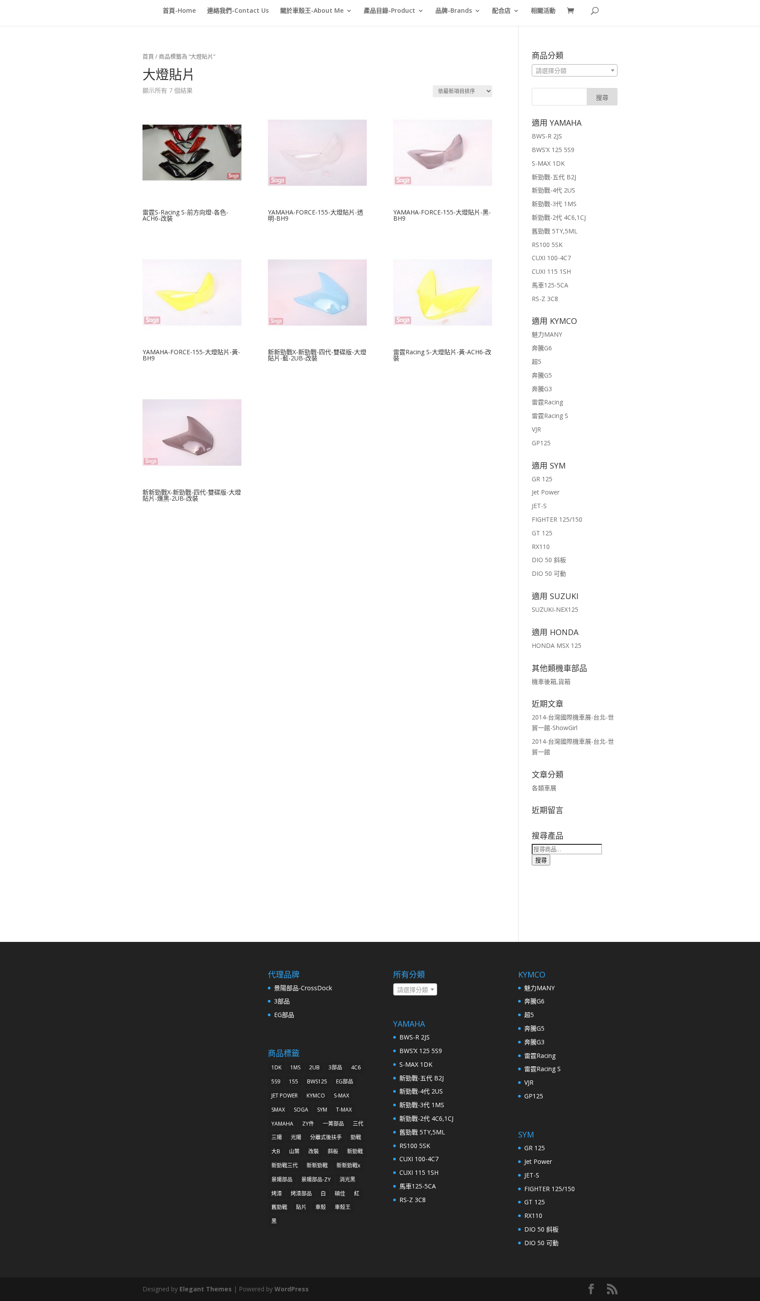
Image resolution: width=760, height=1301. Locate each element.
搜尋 (541, 860)
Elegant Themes (205, 1289)
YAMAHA (282, 1123)
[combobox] (575, 70)
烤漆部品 (301, 1193)
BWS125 (317, 1081)
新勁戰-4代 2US (553, 190)
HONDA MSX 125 (556, 645)
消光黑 (347, 1179)
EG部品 (284, 1014)
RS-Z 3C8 (545, 298)
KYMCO (316, 1095)
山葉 (294, 1151)
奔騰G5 (542, 375)
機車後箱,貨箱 (551, 681)
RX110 (541, 546)
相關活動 (543, 11)
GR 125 (542, 479)
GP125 (541, 443)
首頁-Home (179, 11)
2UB (314, 1067)
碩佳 (340, 1193)
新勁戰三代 (284, 1165)
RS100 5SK (547, 244)
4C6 (356, 1067)
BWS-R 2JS (547, 136)
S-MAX (341, 1095)
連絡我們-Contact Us (238, 11)
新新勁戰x (348, 1165)
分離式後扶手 (326, 1137)
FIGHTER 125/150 (557, 519)
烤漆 (276, 1193)
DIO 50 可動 (549, 573)
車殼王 (343, 1207)
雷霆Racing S (550, 415)
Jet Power (545, 492)
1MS (295, 1067)
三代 (358, 1123)
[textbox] (574, 71)
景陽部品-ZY (316, 1179)
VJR (536, 429)
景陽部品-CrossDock (303, 988)
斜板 (333, 1151)
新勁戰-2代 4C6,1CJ (559, 217)
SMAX (278, 1109)
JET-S (539, 506)
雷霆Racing (547, 402)
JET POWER (284, 1095)
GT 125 (542, 533)
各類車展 (544, 788)
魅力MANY (547, 334)
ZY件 (308, 1123)
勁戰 (356, 1137)
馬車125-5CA (550, 285)
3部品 (282, 1001)
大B (275, 1151)
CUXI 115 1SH (551, 271)
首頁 (148, 56)
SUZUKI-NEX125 (555, 609)
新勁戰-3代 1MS (554, 204)
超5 (536, 361)
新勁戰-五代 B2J (554, 177)
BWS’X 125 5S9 (553, 149)
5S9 (275, 1081)
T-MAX (344, 1109)
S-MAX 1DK (548, 163)
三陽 (276, 1137)
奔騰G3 (542, 389)
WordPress (291, 1289)
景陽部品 (281, 1179)
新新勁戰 (317, 1165)
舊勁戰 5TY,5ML (554, 231)
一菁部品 (333, 1123)
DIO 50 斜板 (549, 560)
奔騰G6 (542, 348)
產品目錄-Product (389, 11)
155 (293, 1081)
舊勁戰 (279, 1207)
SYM (322, 1109)
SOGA (301, 1109)
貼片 (301, 1207)
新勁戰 (355, 1151)
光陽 (296, 1137)
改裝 (313, 1151)
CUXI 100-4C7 (551, 258)
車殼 (320, 1207)
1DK (276, 1067)
